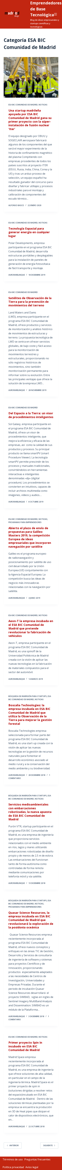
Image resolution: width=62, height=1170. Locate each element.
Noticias (43, 104)
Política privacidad (13, 1167)
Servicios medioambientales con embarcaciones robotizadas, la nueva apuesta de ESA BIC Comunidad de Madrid (30, 811)
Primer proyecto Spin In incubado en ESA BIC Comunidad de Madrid (25, 1046)
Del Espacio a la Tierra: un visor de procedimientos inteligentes (30, 415)
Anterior (14, 1145)
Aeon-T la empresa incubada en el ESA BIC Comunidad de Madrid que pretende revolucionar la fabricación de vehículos (30, 628)
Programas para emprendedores (24, 522)
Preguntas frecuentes (37, 1159)
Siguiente (48, 1145)
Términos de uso (13, 1159)
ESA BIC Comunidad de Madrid (23, 104)
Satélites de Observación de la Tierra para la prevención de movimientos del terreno (30, 301)
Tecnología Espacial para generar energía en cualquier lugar (29, 232)
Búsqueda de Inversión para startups (27, 696)
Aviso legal (31, 1167)
